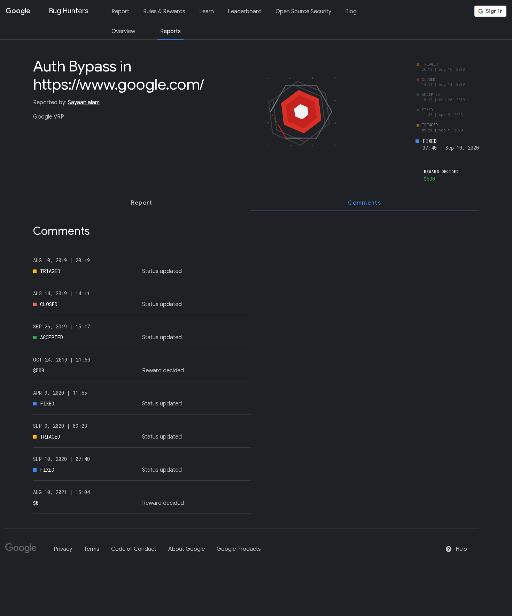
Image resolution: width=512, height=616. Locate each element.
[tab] (141, 203)
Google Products (239, 549)
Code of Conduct (133, 549)
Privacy (63, 549)
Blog (351, 11)
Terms (91, 549)
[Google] (23, 551)
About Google (186, 549)
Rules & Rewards (164, 11)
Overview (123, 31)
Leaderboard (245, 11)
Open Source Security (303, 11)
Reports (170, 31)
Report (120, 11)
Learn (206, 11)
